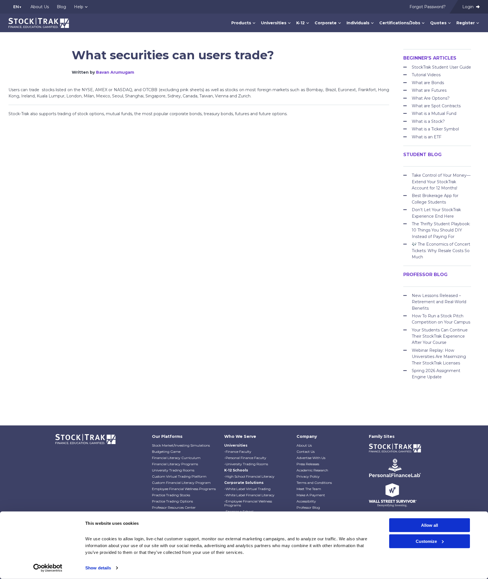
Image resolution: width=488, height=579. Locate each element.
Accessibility (306, 501)
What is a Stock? (428, 121)
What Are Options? (431, 98)
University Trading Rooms (173, 470)
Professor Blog (308, 507)
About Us (304, 445)
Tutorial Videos (426, 74)
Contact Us (306, 451)
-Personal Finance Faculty (245, 458)
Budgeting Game (166, 451)
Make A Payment (311, 495)
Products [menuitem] (241, 22)
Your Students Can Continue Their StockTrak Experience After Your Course (440, 336)
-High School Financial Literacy (249, 476)
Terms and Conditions (314, 482)
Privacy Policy (308, 476)
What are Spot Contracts (436, 105)
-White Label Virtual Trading (247, 489)
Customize (426, 541)
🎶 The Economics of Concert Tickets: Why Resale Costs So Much (441, 250)
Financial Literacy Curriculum (176, 458)
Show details (98, 567)
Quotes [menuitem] (438, 22)
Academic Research (312, 470)
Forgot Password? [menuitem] (427, 6)
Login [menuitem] (468, 6)
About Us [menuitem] (39, 6)
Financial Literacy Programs (175, 464)
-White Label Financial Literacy (249, 495)
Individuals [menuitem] (358, 22)
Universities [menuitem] (273, 22)
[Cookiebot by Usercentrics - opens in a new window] (48, 568)
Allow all (429, 525)
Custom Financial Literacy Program (181, 482)
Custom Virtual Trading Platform (179, 476)
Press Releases (308, 464)
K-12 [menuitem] (300, 22)
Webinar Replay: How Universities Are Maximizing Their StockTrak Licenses (439, 357)
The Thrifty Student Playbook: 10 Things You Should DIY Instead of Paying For (441, 230)
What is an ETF (426, 136)
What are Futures (429, 90)
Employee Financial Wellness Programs (184, 489)
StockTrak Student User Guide (441, 67)
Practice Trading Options (172, 501)
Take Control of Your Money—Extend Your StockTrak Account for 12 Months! (441, 182)
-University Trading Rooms (246, 464)
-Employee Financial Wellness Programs (248, 503)
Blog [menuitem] (61, 6)
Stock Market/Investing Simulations (181, 445)
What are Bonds (428, 82)
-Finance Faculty (237, 451)
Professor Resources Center (174, 507)
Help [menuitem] (78, 6)
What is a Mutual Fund (434, 113)
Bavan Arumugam (115, 72)
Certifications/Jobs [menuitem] (399, 22)
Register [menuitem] (465, 22)
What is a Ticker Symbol (435, 129)
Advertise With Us (311, 458)
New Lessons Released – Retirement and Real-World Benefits (439, 302)
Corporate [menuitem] (326, 22)
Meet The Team (309, 489)
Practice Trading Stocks (171, 495)
